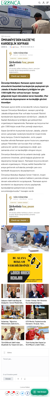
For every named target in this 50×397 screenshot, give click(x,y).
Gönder (8, 379)
